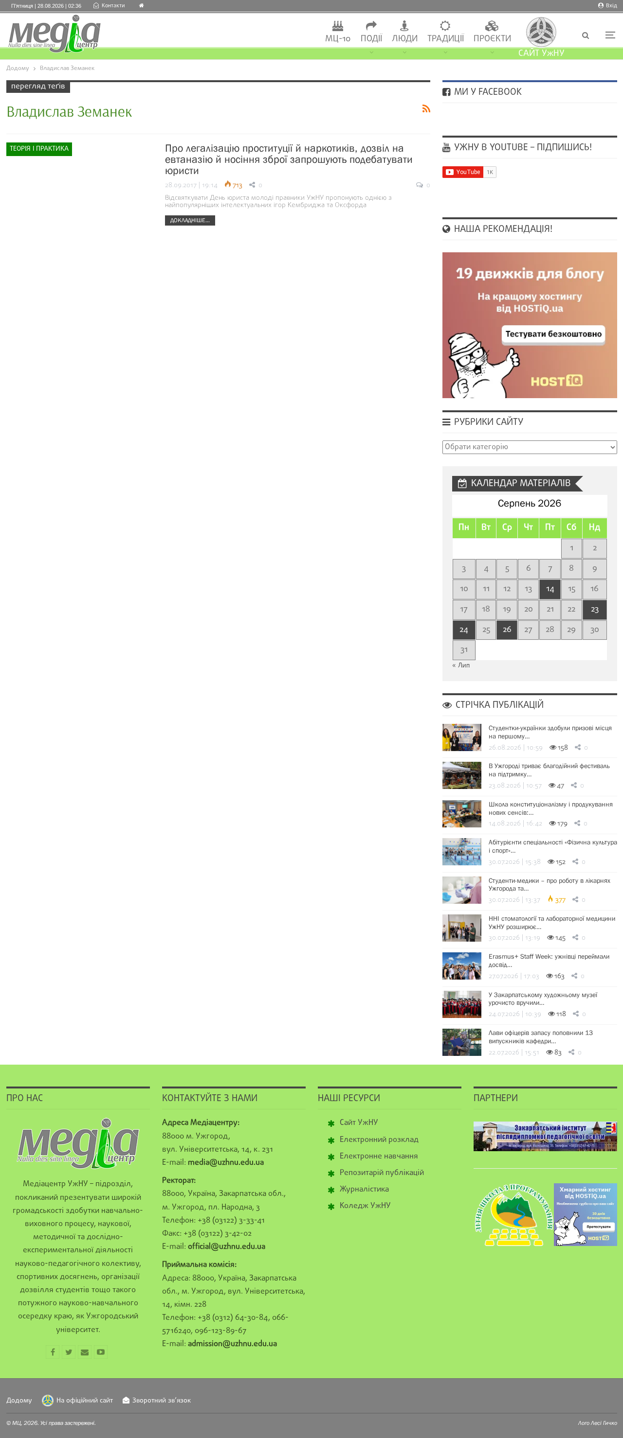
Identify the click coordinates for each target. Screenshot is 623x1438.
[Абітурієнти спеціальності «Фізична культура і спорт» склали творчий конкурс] (461, 851)
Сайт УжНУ (359, 1123)
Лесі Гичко (604, 1423)
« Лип (461, 665)
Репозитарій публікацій (382, 1173)
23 (595, 609)
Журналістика (364, 1189)
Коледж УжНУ (365, 1206)
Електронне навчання (379, 1156)
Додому (19, 1401)
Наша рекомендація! (502, 229)
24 (463, 630)
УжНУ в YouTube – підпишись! (522, 148)
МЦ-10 (338, 39)
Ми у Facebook (487, 92)
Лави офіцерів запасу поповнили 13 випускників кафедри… (541, 1037)
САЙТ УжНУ (541, 53)
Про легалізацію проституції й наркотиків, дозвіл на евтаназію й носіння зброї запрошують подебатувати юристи (289, 159)
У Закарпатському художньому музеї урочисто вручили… (543, 999)
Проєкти (492, 39)
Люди (405, 39)
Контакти (113, 6)
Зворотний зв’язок (161, 1401)
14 (550, 589)
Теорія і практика (39, 149)
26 (507, 630)
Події (371, 39)
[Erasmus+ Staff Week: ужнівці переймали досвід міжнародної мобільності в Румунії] (461, 966)
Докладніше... (190, 220)
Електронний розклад (379, 1140)
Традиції (445, 39)
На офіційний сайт (84, 1401)
